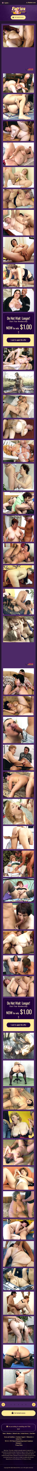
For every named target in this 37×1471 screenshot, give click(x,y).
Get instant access (19, 17)
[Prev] (3, 1404)
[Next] (34, 1404)
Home (4, 1433)
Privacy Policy (18, 1445)
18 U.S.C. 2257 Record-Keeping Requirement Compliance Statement (19, 1442)
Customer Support (20, 1437)
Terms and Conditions (9, 1437)
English (6, 3)
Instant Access (25, 1433)
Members (9, 1433)
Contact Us (18, 1439)
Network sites (16, 1433)
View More (32, 1433)
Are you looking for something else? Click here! (19, 1427)
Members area (32, 2)
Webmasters (30, 1437)
